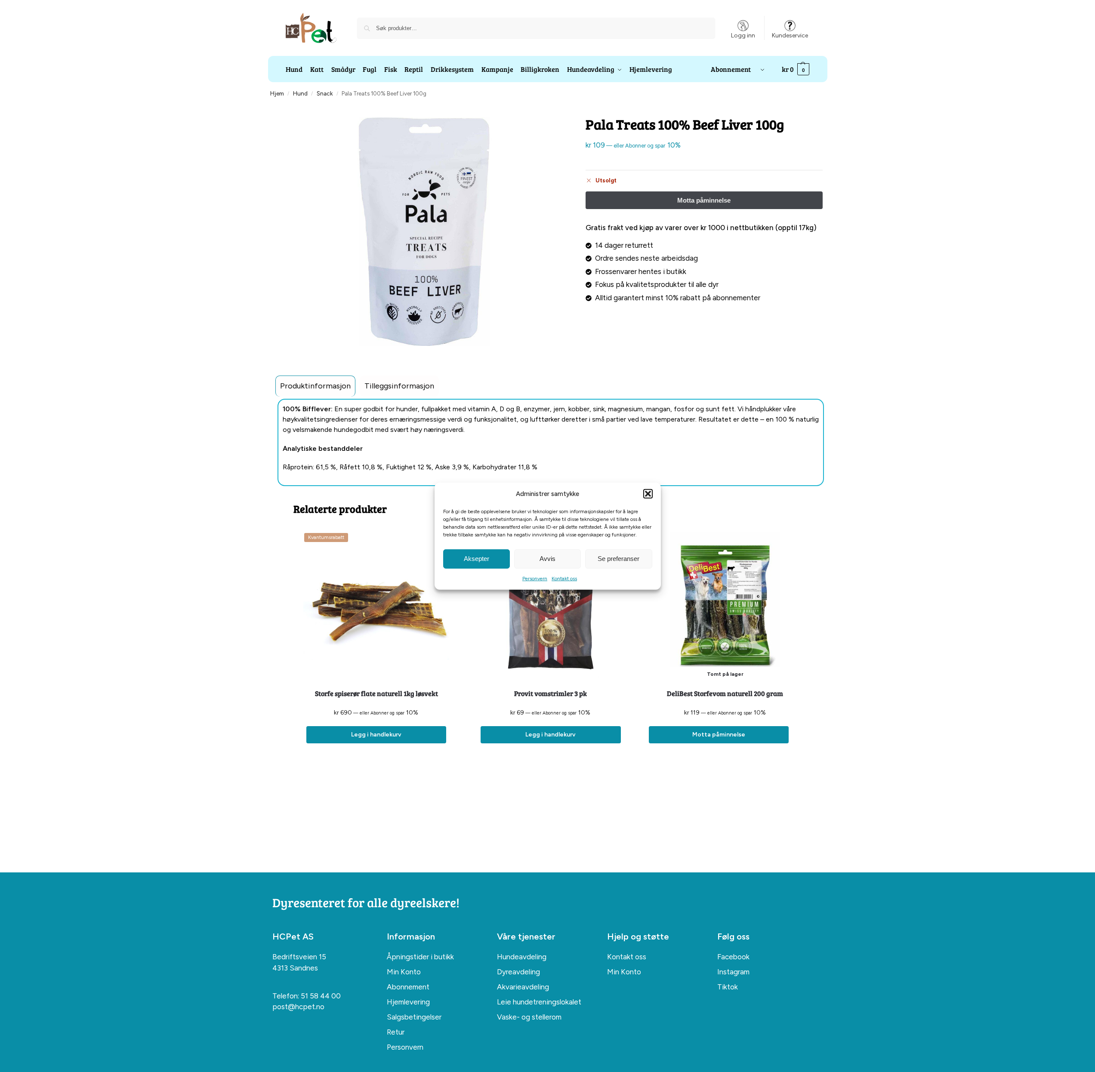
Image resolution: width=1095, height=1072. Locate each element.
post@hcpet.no (298, 1006)
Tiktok (727, 987)
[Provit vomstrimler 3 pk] (550, 605)
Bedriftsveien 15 (299, 956)
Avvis (547, 558)
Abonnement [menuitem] (408, 987)
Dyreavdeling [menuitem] (518, 971)
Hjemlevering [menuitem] (408, 1002)
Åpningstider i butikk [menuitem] (420, 956)
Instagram (733, 971)
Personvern (534, 578)
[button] (648, 494)
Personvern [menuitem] (405, 1047)
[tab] (315, 386)
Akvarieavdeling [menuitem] (523, 987)
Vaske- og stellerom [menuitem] (529, 1017)
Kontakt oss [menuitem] (626, 956)
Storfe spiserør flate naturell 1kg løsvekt (376, 693)
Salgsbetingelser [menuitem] (414, 1017)
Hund (300, 93)
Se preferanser (618, 558)
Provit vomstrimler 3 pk (550, 693)
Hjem (277, 93)
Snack (325, 93)
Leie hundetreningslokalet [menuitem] (539, 1002)
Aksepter (476, 558)
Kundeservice (790, 35)
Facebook (733, 956)
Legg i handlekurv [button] (376, 734)
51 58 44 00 (321, 996)
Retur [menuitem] (395, 1032)
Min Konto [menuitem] (404, 971)
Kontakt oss (564, 578)
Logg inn (743, 35)
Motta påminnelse (718, 734)
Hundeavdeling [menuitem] (521, 956)
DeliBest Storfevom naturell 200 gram (725, 693)
